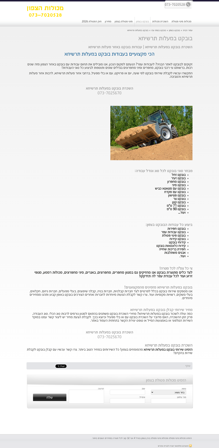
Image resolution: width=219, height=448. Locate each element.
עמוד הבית (187, 30)
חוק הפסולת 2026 (91, 21)
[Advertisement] (109, 421)
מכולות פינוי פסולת (181, 21)
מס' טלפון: (181, 397)
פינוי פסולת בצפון (124, 21)
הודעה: (101, 388)
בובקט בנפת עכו (158, 30)
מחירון (108, 21)
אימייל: (142, 397)
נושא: (184, 388)
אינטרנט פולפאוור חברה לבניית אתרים (173, 446)
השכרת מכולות (160, 21)
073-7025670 (109, 93)
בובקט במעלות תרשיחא (137, 30)
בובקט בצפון (142, 21)
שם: (143, 388)
